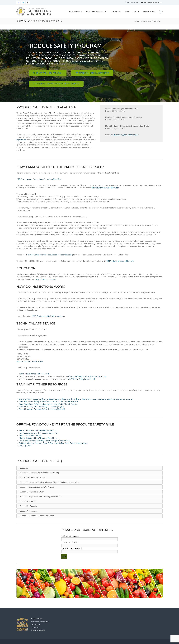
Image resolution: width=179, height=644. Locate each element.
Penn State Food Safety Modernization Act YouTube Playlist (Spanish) (48, 404)
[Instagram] (28, 2)
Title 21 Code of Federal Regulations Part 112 (37, 430)
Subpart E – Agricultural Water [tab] (32, 492)
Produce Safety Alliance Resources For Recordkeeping (49, 255)
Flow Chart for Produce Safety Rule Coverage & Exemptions (44, 441)
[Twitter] (23, 2)
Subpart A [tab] (24, 468)
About (136, 12)
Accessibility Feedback (38, 630)
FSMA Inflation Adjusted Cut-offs (120, 261)
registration (21, 140)
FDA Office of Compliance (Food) (81, 379)
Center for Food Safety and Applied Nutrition (87, 376)
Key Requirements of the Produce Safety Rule (39, 433)
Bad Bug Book (25, 446)
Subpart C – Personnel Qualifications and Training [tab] (39, 473)
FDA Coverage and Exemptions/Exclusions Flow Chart (39, 179)
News (127, 12)
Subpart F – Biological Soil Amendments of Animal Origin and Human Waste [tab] (50, 482)
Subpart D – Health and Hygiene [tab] (32, 477)
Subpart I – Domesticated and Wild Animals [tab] (37, 487)
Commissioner (149, 12)
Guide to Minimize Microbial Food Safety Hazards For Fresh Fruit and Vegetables (53, 443)
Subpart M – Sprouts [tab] (28, 501)
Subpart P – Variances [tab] (29, 511)
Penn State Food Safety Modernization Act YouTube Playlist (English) (48, 401)
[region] (89, 66)
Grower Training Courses (45, 279)
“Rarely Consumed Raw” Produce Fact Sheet (38, 438)
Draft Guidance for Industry (30, 435)
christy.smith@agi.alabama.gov (29, 361)
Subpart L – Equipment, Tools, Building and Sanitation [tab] (41, 497)
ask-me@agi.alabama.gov (153, 2)
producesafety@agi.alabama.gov (125, 135)
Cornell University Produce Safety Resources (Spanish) (42, 409)
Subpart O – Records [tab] (28, 506)
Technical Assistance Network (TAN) (34, 374)
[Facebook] (18, 2)
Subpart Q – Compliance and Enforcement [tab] (37, 516)
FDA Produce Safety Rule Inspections (48, 316)
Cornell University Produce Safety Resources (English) (41, 407)
